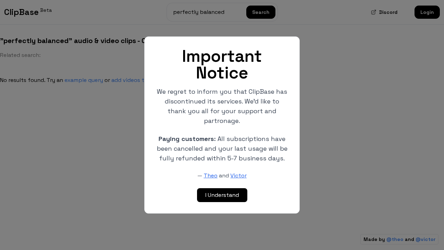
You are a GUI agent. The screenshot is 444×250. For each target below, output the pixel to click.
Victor (238, 175)
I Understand (222, 195)
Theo (210, 175)
